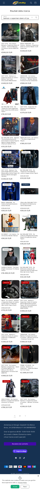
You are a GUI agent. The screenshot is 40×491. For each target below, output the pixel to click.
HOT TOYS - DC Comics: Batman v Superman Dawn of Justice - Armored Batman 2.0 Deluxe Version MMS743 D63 (10, 46)
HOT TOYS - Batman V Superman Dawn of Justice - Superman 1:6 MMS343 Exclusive (10, 337)
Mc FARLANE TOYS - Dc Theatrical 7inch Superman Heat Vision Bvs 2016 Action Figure (9, 109)
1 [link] (14, 416)
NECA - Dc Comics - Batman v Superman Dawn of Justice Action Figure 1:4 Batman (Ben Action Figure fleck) (10, 303)
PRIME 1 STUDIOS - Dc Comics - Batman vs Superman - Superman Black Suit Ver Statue (29, 368)
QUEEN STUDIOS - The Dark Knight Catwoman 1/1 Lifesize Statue (10, 269)
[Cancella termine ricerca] (32, 17)
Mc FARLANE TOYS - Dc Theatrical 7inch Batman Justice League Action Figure (29, 171)
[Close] (38, 476)
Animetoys (19, 473)
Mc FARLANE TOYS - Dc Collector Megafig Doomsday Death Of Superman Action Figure (29, 236)
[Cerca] (36, 17)
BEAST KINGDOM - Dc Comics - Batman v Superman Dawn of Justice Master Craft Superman (29, 46)
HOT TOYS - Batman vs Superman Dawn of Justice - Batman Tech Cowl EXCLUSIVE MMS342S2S (10, 78)
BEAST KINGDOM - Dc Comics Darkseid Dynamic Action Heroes (9, 204)
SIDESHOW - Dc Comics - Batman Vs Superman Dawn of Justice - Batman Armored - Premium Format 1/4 (29, 337)
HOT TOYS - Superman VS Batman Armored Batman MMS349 (28, 108)
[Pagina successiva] (25, 416)
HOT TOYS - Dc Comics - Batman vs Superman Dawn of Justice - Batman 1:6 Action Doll (29, 401)
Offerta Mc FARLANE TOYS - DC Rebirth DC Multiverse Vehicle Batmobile (29, 204)
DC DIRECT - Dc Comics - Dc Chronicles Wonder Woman (10, 234)
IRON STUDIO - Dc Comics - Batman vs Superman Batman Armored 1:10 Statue (10, 400)
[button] (4, 3)
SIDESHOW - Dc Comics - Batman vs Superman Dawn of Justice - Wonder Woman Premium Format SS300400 (28, 78)
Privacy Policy (22, 482)
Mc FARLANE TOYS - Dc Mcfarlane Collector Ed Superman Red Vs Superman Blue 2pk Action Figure (28, 270)
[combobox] (20, 17)
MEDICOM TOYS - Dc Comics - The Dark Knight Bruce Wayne (29, 139)
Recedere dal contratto (20, 444)
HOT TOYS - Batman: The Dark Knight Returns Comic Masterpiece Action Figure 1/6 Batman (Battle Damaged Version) (10, 173)
